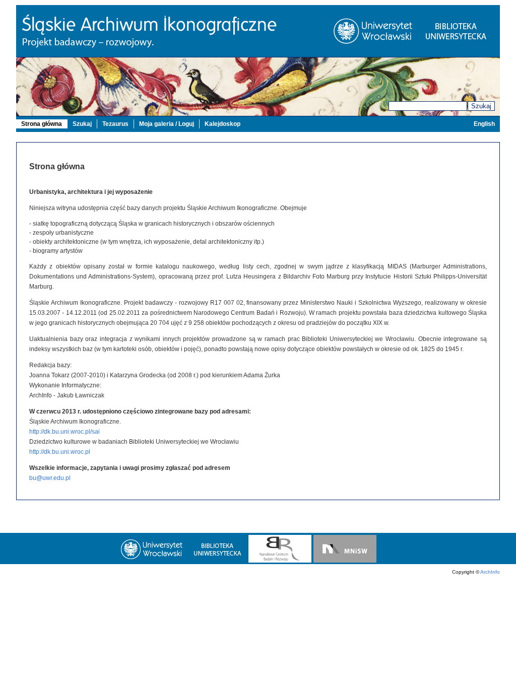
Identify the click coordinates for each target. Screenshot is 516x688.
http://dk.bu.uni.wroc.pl (59, 451)
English (484, 123)
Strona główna (41, 123)
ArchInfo (490, 572)
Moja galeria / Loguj (166, 123)
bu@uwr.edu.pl (50, 477)
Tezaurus (115, 123)
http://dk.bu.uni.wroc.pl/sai (64, 431)
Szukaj (481, 106)
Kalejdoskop (222, 123)
